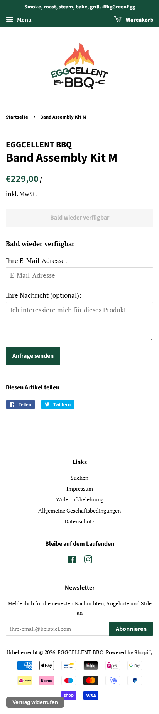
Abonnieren (131, 629)
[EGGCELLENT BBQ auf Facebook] (71, 561)
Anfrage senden (33, 356)
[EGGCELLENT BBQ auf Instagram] (88, 561)
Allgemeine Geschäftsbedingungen (79, 510)
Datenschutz (79, 521)
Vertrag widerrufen (35, 702)
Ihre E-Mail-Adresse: (36, 260)
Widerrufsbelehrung (79, 499)
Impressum (79, 488)
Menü (23, 19)
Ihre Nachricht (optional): (43, 295)
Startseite (17, 117)
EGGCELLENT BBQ (80, 652)
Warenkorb (139, 20)
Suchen (79, 477)
